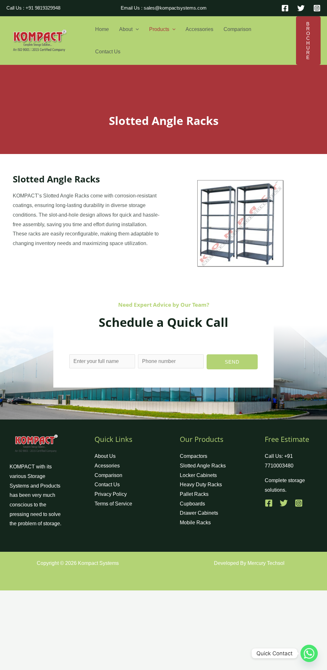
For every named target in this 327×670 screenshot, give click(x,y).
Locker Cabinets (198, 475)
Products (159, 29)
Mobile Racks (195, 522)
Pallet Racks (194, 494)
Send (232, 362)
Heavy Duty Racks (201, 484)
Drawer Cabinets (199, 513)
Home (102, 29)
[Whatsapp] (309, 653)
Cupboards (192, 503)
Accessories (199, 29)
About (126, 29)
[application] (136, 29)
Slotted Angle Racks (203, 465)
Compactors (193, 456)
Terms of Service (113, 503)
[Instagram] (317, 8)
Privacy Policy (111, 494)
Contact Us (107, 51)
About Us (105, 456)
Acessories (107, 465)
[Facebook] (285, 8)
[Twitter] (301, 8)
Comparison (237, 29)
